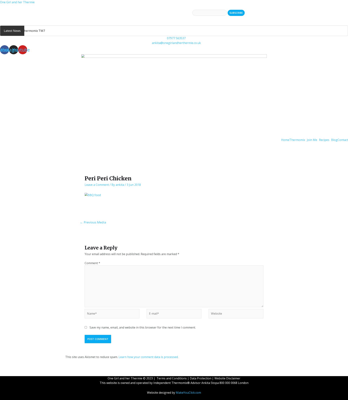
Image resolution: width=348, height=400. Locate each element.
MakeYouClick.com (188, 393)
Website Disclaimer (227, 378)
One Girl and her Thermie (17, 2)
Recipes (324, 139)
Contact (342, 139)
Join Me (312, 139)
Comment (92, 263)
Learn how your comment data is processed (148, 357)
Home (285, 139)
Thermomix (297, 139)
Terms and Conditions (172, 378)
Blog (334, 139)
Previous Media (93, 222)
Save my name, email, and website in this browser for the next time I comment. (143, 327)
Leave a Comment (97, 185)
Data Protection (200, 378)
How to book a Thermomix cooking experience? (32, 18)
